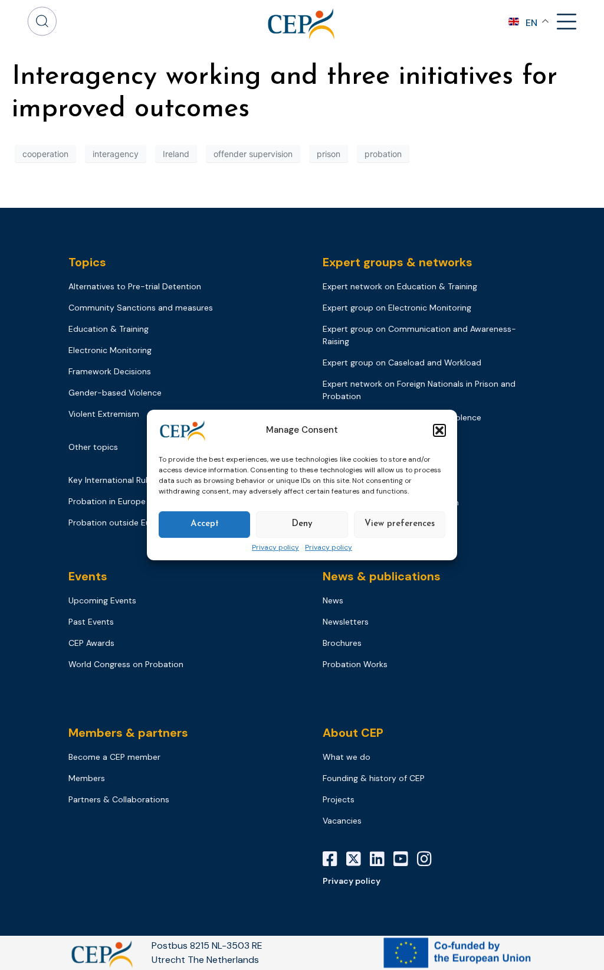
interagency (116, 154)
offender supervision (253, 154)
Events (87, 576)
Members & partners (128, 732)
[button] (439, 430)
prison (328, 154)
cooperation (45, 154)
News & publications (382, 576)
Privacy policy (275, 548)
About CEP (353, 732)
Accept (205, 524)
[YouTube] (405, 859)
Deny (302, 524)
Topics (87, 262)
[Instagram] (429, 859)
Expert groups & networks (397, 262)
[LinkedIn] (381, 859)
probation (383, 154)
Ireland (176, 154)
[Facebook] (334, 859)
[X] (358, 859)
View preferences (400, 524)
